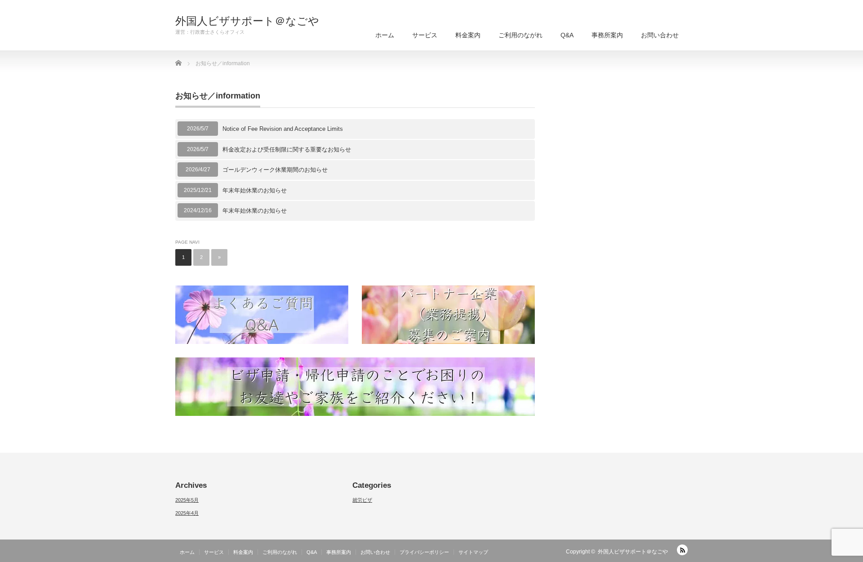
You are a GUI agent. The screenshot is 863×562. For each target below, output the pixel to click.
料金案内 (467, 35)
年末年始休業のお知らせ (254, 190)
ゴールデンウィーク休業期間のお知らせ (275, 169)
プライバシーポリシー (424, 552)
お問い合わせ (660, 35)
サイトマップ (473, 552)
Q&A (567, 35)
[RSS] (682, 549)
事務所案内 (607, 35)
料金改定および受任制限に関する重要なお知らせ (286, 149)
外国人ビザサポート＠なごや (247, 21)
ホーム (384, 35)
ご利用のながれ (520, 35)
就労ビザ (362, 500)
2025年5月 (187, 500)
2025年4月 (187, 513)
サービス (424, 35)
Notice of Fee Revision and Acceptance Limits (282, 128)
